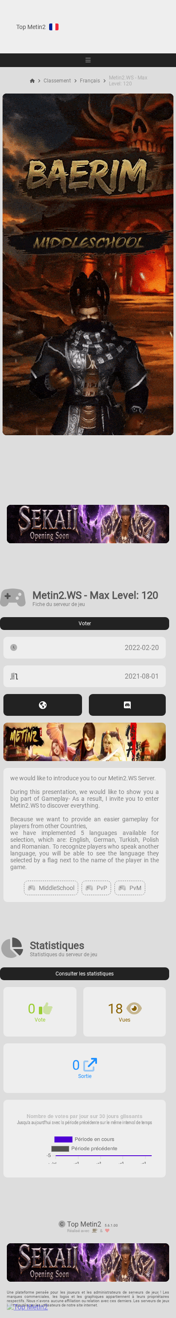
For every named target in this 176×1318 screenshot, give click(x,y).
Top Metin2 (31, 26)
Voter (85, 624)
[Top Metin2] (79, 1307)
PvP (102, 888)
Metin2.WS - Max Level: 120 (128, 81)
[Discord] (127, 705)
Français (90, 81)
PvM (135, 888)
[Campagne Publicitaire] (88, 433)
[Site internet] (42, 705)
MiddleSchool (56, 888)
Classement (57, 81)
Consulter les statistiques (85, 974)
